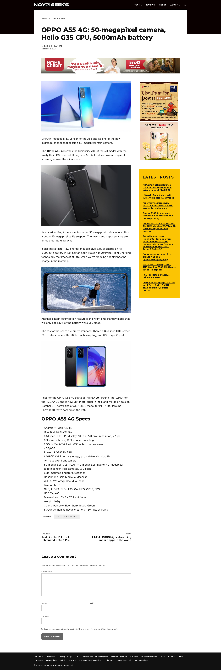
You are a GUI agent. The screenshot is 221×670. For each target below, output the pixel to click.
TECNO (72, 660)
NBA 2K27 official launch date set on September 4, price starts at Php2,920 (157, 187)
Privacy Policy (65, 657)
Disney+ (109, 660)
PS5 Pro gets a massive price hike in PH (156, 276)
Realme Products (119, 657)
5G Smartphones (149, 657)
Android (46, 18)
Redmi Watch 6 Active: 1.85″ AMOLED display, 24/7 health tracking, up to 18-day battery (159, 227)
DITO (180, 657)
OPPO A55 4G (71, 516)
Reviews (150, 5)
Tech (137, 5)
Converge (38, 660)
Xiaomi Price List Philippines (94, 657)
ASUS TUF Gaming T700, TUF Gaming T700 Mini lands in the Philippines (159, 267)
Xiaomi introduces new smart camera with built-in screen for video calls (158, 205)
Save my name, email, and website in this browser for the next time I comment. (81, 629)
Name (44, 603)
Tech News (59, 18)
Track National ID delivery (91, 660)
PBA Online (51, 660)
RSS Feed (38, 657)
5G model (110, 151)
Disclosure (51, 657)
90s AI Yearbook (123, 660)
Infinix (63, 660)
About (174, 5)
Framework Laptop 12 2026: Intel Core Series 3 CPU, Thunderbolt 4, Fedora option (159, 286)
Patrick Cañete (53, 46)
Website (45, 616)
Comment (46, 571)
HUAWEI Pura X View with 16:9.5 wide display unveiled (158, 196)
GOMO (171, 657)
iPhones (134, 657)
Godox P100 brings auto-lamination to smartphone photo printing (158, 216)
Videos (163, 5)
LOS (76, 657)
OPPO (58, 516)
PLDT (162, 657)
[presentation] (141, 5)
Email (91, 603)
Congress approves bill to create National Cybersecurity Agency (157, 257)
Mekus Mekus (141, 660)
